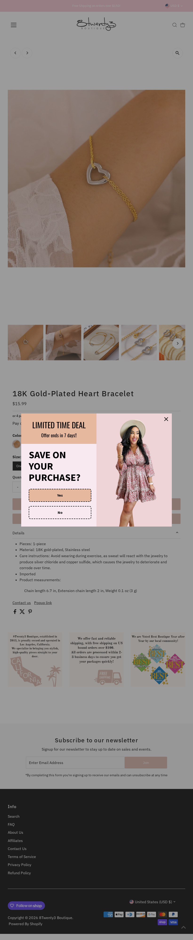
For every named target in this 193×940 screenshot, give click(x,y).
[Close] (166, 419)
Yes (60, 495)
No (60, 512)
